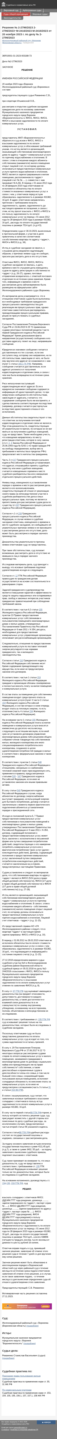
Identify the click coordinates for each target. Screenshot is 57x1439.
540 (18, 790)
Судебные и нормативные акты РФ (21, 5)
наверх (46, 1422)
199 (8, 1183)
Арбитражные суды (32, 10)
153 (39, 677)
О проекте (5, 1429)
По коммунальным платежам (16, 1390)
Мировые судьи (40, 14)
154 (4, 703)
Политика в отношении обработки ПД (24, 1429)
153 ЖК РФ (16, 1090)
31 (49, 1087)
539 (14, 776)
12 (16, 575)
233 (20, 513)
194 (4, 1183)
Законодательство (12, 18)
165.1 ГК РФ (24, 364)
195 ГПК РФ (44, 1019)
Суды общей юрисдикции (16, 14)
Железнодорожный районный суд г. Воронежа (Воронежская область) (21, 42)
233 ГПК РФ (17, 1183)
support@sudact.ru (20, 1427)
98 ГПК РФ (35, 1112)
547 (19, 776)
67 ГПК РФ (18, 991)
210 (21, 660)
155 (40, 609)
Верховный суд (11, 10)
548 (40, 762)
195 (38, 1166)
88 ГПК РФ (24, 1132)
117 (14, 460)
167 (17, 505)
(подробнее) (32, 1326)
